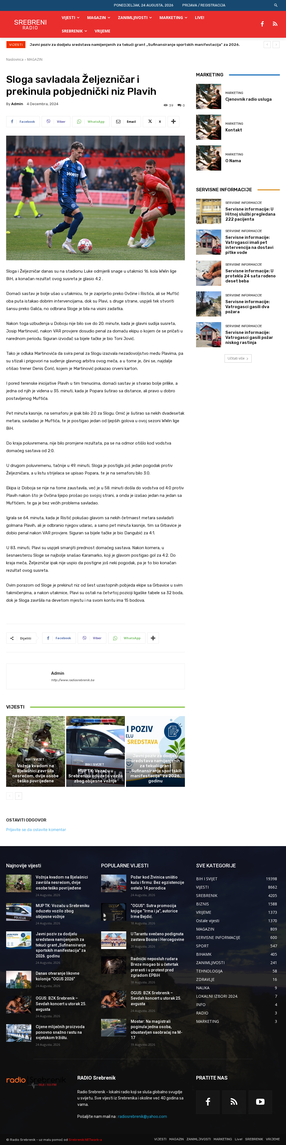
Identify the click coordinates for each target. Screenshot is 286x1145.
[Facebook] (262, 24)
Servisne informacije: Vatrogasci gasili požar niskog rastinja (249, 337)
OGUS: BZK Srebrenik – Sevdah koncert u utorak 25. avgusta (61, 1003)
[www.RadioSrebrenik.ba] (36, 1082)
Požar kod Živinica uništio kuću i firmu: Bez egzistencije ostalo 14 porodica (157, 882)
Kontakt (233, 130)
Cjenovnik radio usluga (248, 99)
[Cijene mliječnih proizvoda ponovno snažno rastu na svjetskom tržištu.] (18, 1033)
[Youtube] (260, 1102)
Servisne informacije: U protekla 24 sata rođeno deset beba (250, 276)
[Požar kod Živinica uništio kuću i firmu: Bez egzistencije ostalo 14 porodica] (113, 883)
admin (17, 104)
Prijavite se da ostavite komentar (36, 829)
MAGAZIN (34, 59)
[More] (173, 121)
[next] (276, 44)
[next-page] (18, 796)
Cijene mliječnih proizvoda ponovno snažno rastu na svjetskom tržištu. (60, 1032)
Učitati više (236, 358)
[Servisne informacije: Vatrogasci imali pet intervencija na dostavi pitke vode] (208, 242)
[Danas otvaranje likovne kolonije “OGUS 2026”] (18, 979)
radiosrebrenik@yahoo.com (142, 1116)
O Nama (233, 160)
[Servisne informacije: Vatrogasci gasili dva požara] (208, 304)
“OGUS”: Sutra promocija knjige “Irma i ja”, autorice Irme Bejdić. (154, 911)
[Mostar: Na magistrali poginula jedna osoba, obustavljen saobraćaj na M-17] (113, 1028)
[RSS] (275, 24)
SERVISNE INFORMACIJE (243, 202)
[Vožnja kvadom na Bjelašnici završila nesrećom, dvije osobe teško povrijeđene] (35, 751)
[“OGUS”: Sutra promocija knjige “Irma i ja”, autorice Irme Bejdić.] (113, 912)
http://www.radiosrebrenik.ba (72, 680)
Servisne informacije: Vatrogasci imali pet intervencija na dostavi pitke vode (249, 245)
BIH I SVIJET (34, 759)
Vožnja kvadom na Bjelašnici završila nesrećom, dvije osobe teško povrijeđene (35, 773)
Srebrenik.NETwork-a (85, 1140)
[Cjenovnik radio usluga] (208, 96)
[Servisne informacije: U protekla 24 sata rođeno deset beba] (208, 273)
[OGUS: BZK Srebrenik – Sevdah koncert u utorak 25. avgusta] (18, 1004)
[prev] (267, 44)
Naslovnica (14, 59)
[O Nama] (208, 158)
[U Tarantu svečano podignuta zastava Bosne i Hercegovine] (113, 940)
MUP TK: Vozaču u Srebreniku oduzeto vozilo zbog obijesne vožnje (95, 775)
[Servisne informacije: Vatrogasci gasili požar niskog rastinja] (208, 334)
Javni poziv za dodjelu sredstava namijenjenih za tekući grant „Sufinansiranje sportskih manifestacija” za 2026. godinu (155, 768)
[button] (276, 5)
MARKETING (234, 93)
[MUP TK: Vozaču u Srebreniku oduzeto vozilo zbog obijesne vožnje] (95, 751)
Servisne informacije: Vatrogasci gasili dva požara (247, 306)
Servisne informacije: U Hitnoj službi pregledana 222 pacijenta (250, 214)
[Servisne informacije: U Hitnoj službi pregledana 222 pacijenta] (208, 211)
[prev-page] (9, 796)
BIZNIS (154, 749)
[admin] (29, 676)
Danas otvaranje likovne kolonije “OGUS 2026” (72, 45)
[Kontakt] (208, 127)
